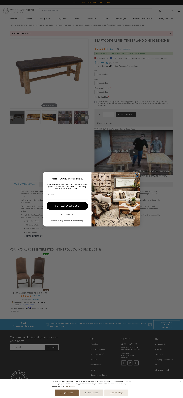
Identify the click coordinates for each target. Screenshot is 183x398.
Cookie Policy (69, 386)
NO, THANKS (67, 215)
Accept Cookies (66, 393)
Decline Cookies (91, 393)
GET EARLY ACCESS (67, 206)
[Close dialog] (137, 175)
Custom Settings (116, 393)
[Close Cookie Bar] (180, 381)
